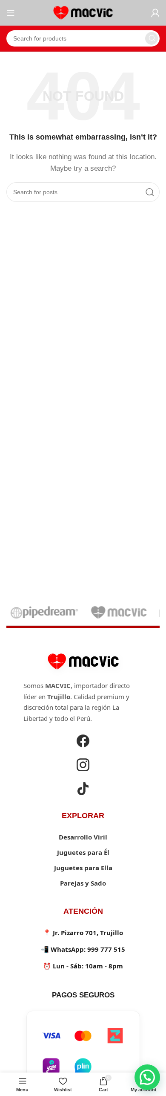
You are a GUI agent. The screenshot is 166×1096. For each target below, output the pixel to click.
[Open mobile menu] (10, 12)
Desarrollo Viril (83, 837)
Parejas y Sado (83, 883)
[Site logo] (83, 12)
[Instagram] (83, 766)
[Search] (151, 38)
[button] (147, 1077)
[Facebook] (83, 742)
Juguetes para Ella (83, 867)
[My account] (155, 12)
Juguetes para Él (83, 852)
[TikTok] (83, 790)
